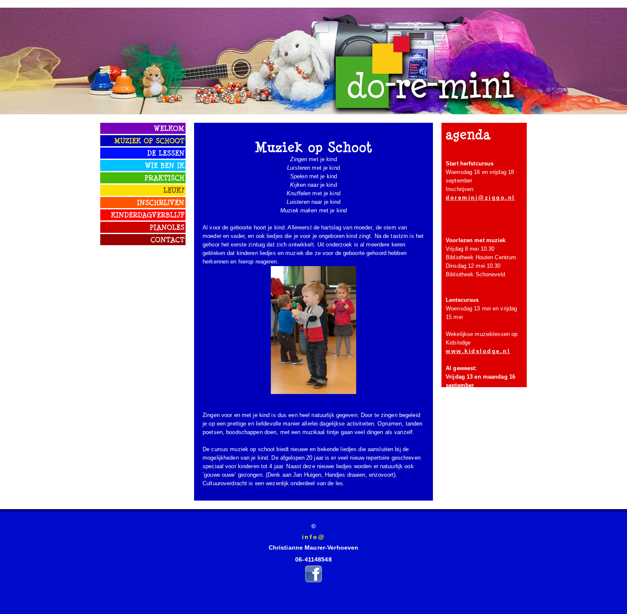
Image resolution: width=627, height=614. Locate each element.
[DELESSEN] (166, 152)
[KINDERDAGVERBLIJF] (148, 214)
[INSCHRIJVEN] (161, 201)
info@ (313, 536)
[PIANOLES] (167, 226)
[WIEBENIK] (165, 164)
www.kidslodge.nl (478, 351)
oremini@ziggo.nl (482, 198)
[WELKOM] (169, 127)
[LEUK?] (174, 189)
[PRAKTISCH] (165, 177)
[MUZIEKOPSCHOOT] (149, 140)
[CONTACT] (168, 239)
